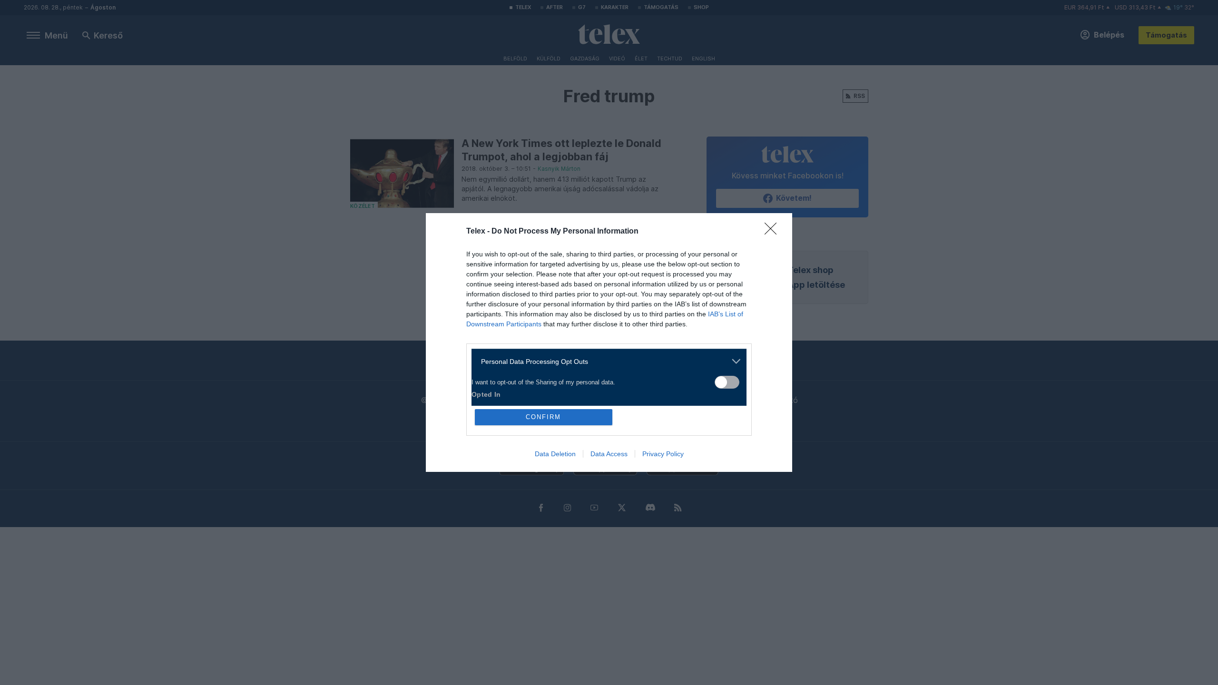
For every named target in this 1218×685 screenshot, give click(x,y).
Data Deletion (555, 454)
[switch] (727, 382)
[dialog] (609, 342)
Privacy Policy (663, 454)
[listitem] (605, 361)
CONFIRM (543, 417)
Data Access (609, 454)
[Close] (774, 232)
